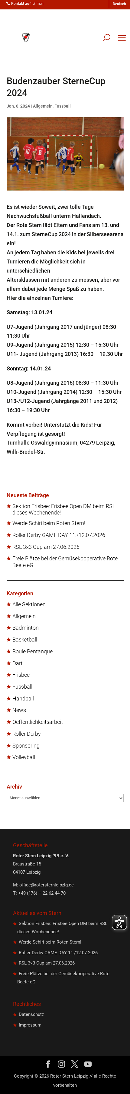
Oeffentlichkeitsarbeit (37, 722)
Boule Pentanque (32, 651)
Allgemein (43, 106)
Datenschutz (31, 1014)
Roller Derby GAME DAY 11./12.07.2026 (58, 535)
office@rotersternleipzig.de (46, 885)
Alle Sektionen (29, 604)
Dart (17, 663)
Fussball (62, 106)
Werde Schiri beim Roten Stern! (48, 523)
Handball (23, 699)
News (19, 710)
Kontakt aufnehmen (27, 4)
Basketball (24, 640)
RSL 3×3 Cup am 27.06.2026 (46, 547)
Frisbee (21, 675)
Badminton (25, 628)
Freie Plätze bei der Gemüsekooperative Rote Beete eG (65, 562)
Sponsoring (26, 746)
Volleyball (23, 757)
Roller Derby (26, 734)
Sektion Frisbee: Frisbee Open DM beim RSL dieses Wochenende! (63, 509)
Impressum (30, 1025)
